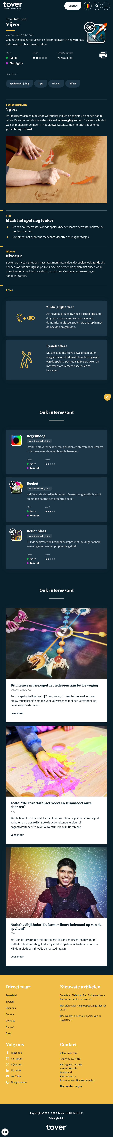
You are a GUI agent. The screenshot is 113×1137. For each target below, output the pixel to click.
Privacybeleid (56, 1118)
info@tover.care (68, 1053)
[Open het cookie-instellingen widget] (5, 1132)
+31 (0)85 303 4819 (70, 1058)
